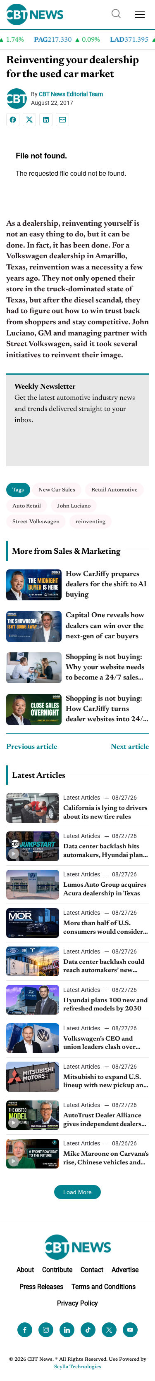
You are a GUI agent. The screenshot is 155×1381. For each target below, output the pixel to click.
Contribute (57, 1269)
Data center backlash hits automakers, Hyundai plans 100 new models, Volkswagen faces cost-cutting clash (104, 851)
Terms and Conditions (104, 1286)
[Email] (62, 119)
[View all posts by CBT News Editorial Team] (18, 98)
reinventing (90, 521)
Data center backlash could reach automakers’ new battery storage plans (103, 967)
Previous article (31, 747)
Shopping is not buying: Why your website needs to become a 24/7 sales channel (105, 669)
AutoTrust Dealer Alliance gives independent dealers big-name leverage (102, 1120)
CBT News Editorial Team (71, 94)
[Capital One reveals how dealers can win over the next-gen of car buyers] (34, 626)
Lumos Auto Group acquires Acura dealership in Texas (104, 889)
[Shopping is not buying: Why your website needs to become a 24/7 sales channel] (34, 667)
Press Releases (41, 1286)
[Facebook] (12, 119)
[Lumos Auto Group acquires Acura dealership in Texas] (32, 884)
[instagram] (45, 1329)
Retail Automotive (114, 490)
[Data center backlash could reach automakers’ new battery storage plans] (32, 961)
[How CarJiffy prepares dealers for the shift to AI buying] (34, 584)
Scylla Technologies (77, 1366)
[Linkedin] (45, 119)
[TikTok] (88, 1329)
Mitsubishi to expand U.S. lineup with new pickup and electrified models (105, 1082)
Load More (77, 1192)
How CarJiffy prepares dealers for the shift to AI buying (106, 585)
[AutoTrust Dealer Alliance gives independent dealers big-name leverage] (32, 1115)
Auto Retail (26, 506)
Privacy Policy (77, 1303)
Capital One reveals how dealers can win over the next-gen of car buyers (105, 626)
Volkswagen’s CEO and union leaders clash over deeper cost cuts (99, 1044)
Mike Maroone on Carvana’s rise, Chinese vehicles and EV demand (106, 1159)
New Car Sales (56, 490)
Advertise (125, 1269)
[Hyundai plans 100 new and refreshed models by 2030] (32, 1000)
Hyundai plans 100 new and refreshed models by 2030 (105, 1005)
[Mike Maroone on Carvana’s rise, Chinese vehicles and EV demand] (32, 1154)
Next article (130, 747)
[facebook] (24, 1329)
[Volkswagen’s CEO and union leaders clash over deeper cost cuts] (32, 1038)
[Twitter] (109, 1329)
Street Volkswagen (36, 521)
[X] (29, 119)
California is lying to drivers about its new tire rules (105, 812)
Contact (92, 1269)
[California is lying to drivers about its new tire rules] (32, 808)
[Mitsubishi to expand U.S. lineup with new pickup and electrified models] (32, 1076)
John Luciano (74, 506)
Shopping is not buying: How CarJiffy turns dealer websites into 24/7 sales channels (107, 710)
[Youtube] (130, 1329)
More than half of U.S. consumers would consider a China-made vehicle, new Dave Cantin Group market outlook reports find (105, 928)
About (25, 1269)
